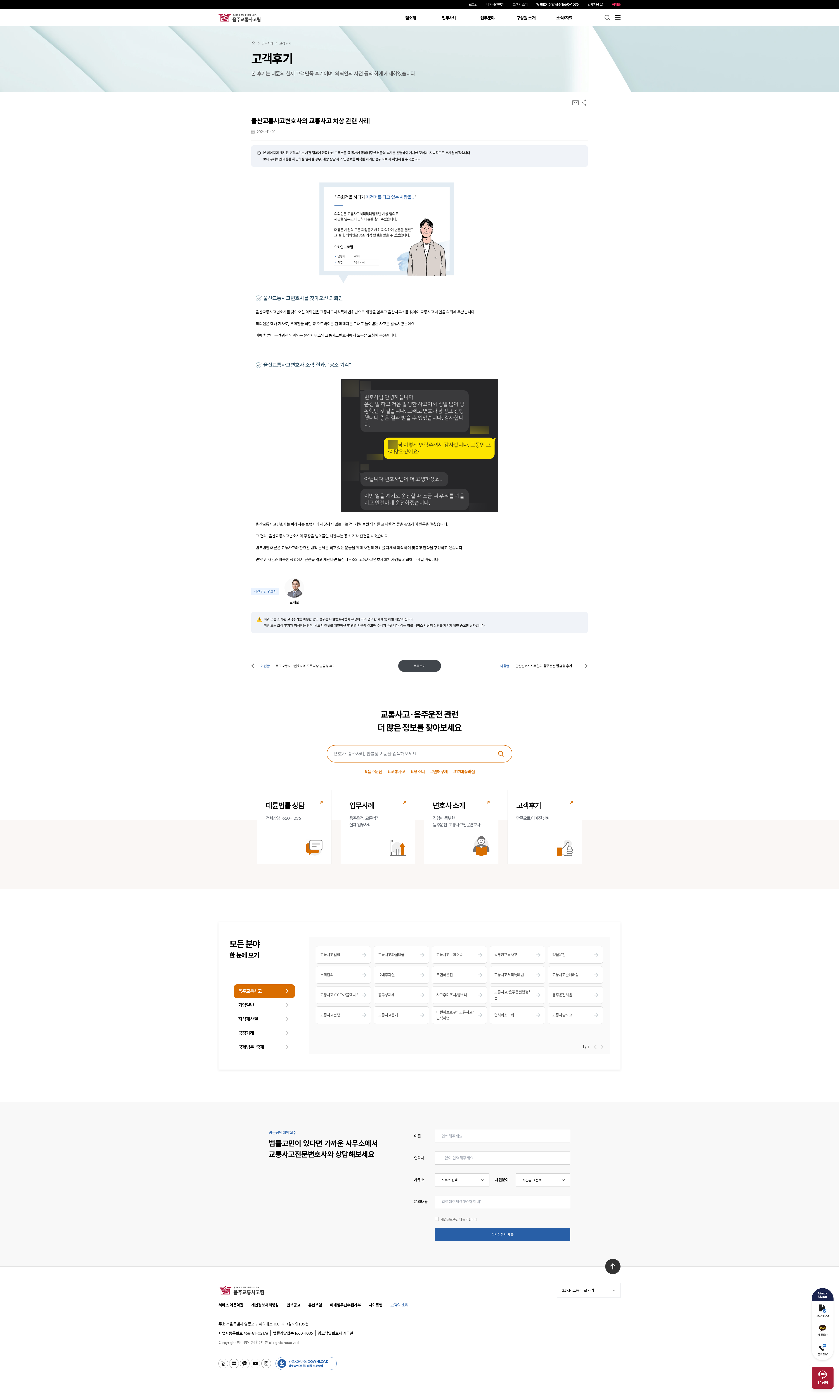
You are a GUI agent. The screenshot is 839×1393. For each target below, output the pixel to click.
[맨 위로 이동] (613, 1266)
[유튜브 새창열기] (255, 1363)
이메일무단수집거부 (345, 1305)
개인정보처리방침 (265, 1305)
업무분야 (487, 18)
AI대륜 (616, 4)
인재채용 (593, 4)
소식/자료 (564, 18)
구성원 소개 (526, 18)
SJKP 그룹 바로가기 (578, 1290)
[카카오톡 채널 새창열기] (245, 1363)
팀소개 (410, 18)
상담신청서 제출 (502, 1234)
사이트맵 (376, 1305)
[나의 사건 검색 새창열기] (223, 1363)
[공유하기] (584, 102)
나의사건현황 (495, 4)
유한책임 (315, 1305)
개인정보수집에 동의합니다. (459, 1219)
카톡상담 (822, 1335)
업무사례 (449, 18)
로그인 (473, 4)
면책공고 (293, 1305)
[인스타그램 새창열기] (266, 1363)
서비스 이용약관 (230, 1305)
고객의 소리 (520, 4)
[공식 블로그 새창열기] (234, 1363)
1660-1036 (559, 4)
